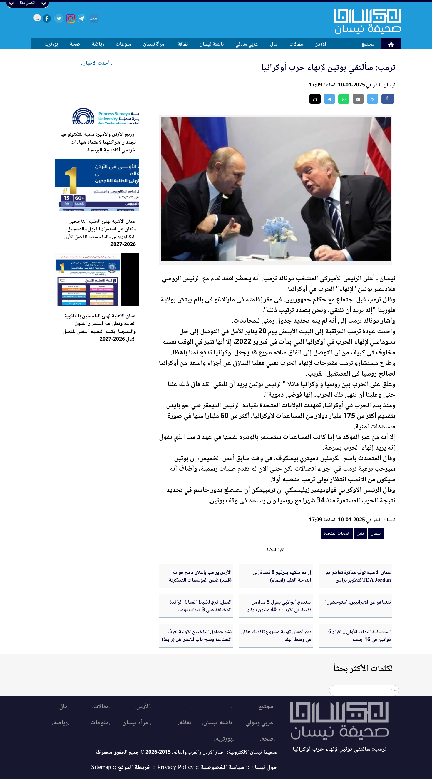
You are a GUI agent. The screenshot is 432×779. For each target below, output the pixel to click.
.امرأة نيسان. (136, 723)
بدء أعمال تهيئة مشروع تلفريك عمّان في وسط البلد (276, 636)
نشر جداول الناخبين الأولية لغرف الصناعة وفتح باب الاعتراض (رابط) (197, 636)
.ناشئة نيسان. (218, 723)
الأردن (320, 44)
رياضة (98, 44)
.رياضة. (60, 723)
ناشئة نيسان (212, 44)
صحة (75, 44)
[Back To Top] (421, 763)
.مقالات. (101, 707)
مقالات (296, 44)
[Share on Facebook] (387, 99)
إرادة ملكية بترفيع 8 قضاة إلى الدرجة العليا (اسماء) (282, 576)
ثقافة (183, 44)
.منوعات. (99, 723)
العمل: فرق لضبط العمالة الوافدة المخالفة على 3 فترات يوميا (201, 606)
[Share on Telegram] (329, 99)
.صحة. (267, 739)
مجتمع (368, 44)
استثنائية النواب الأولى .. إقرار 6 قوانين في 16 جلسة (359, 636)
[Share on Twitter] (372, 99)
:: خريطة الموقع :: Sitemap (123, 768)
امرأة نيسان (154, 44)
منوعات (123, 44)
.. (232, 707)
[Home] (364, 21)
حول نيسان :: (261, 768)
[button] (343, 99)
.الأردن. (143, 707)
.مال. (63, 707)
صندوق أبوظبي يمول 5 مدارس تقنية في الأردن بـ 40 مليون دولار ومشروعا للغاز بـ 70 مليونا (279, 610)
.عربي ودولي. (259, 723)
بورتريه (51, 44)
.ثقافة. (185, 723)
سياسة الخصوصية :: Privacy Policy (201, 768)
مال (274, 44)
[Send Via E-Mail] (358, 99)
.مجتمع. (266, 707)
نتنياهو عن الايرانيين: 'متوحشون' (358, 602)
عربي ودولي (246, 44)
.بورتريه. (224, 739)
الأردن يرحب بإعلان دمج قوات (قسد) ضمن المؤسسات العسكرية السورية (200, 580)
